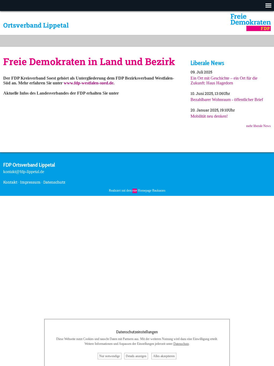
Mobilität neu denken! (209, 116)
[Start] (251, 29)
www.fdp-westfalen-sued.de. (89, 83)
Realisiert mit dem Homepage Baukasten (137, 190)
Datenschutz (54, 182)
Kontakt (10, 182)
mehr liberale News (258, 126)
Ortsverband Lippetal (36, 25)
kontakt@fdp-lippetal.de (23, 171)
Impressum (30, 182)
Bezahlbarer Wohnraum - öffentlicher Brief (227, 99)
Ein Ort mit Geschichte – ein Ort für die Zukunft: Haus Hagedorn (224, 80)
